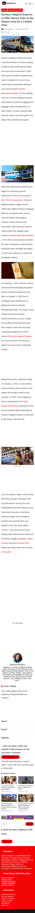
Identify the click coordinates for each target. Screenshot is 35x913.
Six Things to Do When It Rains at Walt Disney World (25, 787)
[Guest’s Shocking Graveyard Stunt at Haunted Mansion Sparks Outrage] (9, 798)
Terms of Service (8, 899)
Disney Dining (7, 885)
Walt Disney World (15, 10)
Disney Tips (6, 879)
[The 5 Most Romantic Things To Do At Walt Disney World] (9, 780)
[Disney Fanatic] (8, 3)
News (4, 10)
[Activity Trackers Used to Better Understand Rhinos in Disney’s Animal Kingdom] (26, 798)
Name (4, 721)
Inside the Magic (8, 881)
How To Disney (7, 878)
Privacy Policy (6, 901)
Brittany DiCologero (8, 29)
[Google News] (17, 623)
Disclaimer (5, 903)
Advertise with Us (8, 894)
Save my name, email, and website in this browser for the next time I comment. (15, 749)
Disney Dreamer (8, 883)
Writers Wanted (7, 897)
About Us (5, 905)
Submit (7, 841)
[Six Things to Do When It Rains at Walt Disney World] (26, 780)
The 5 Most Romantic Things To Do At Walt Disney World (7, 787)
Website (5, 738)
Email (4, 729)
